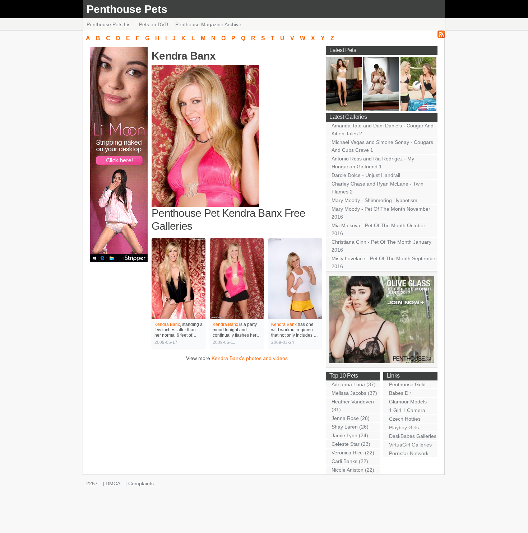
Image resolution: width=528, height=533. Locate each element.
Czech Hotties (405, 419)
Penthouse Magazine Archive (208, 24)
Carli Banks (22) (350, 461)
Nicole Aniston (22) (353, 470)
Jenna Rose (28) (351, 418)
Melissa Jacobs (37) (354, 393)
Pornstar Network (409, 453)
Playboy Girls (404, 427)
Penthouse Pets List (109, 24)
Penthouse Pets (127, 9)
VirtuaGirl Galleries (410, 445)
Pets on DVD (153, 24)
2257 (92, 483)
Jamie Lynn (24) (350, 435)
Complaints (141, 483)
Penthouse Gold (407, 384)
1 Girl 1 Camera (407, 410)
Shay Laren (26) (350, 427)
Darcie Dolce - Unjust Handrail (366, 175)
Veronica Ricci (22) (353, 452)
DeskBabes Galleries (412, 436)
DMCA (113, 483)
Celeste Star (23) (351, 444)
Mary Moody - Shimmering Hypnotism (374, 200)
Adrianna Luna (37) (354, 384)
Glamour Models (408, 402)
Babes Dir (400, 393)
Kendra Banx (167, 324)
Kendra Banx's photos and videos (250, 358)
